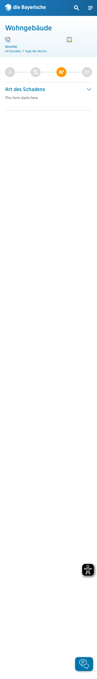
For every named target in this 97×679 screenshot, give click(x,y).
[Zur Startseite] (25, 8)
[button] (76, 7)
